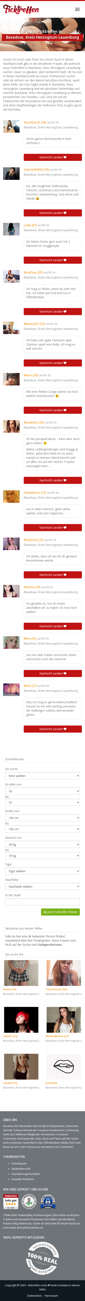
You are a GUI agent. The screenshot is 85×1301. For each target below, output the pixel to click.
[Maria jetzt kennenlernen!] (11, 379)
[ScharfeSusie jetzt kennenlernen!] (64, 973)
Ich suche (11, 769)
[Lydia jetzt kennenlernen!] (11, 229)
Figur (8, 864)
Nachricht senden (51, 157)
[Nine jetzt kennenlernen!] (11, 642)
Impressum (51, 1295)
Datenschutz (34, 1295)
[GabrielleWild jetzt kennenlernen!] (11, 173)
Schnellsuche (19, 1163)
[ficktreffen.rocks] (21, 9)
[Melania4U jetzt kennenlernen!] (11, 328)
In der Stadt (13, 895)
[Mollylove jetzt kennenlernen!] (11, 544)
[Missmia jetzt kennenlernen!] (11, 591)
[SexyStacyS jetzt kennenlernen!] (11, 126)
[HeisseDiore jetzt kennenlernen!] (11, 496)
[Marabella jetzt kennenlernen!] (11, 426)
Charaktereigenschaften (25, 1174)
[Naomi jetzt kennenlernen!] (21, 973)
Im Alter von (13, 784)
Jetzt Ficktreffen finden (61, 912)
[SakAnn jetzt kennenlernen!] (21, 1067)
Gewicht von (13, 838)
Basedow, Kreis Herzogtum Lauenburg (51, 127)
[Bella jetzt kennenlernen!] (11, 689)
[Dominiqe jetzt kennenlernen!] (64, 1067)
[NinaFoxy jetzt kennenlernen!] (11, 276)
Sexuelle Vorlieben (22, 1179)
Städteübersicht (20, 1169)
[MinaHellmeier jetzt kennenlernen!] (64, 1020)
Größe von (12, 811)
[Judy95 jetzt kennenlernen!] (21, 1020)
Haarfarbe (12, 880)
